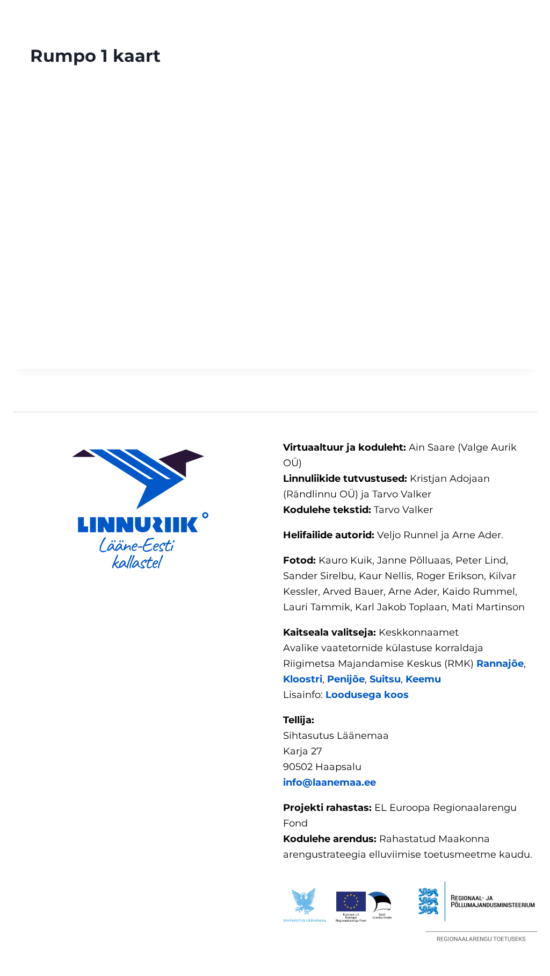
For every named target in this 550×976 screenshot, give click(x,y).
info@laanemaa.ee (329, 782)
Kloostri (302, 679)
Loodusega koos (367, 695)
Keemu (423, 679)
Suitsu (385, 679)
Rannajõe (500, 663)
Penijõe (346, 679)
